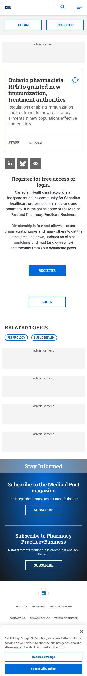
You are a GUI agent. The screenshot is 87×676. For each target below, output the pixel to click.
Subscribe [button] (43, 509)
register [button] (47, 270)
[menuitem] (10, 163)
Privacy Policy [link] (40, 618)
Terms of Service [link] (65, 618)
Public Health (44, 337)
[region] (43, 650)
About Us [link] (21, 606)
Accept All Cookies (43, 668)
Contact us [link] (17, 618)
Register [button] (65, 24)
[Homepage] (8, 7)
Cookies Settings (43, 657)
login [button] (47, 301)
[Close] (81, 631)
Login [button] (23, 24)
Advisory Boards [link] (60, 606)
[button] (80, 7)
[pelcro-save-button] (74, 81)
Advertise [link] (38, 606)
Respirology (16, 337)
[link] (10, 163)
